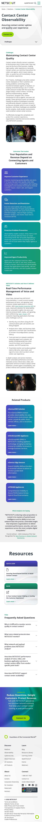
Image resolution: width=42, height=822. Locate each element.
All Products (8, 765)
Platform (7, 749)
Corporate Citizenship (11, 782)
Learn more (12, 425)
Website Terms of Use (11, 804)
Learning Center (27, 756)
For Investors (8, 785)
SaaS (20, 314)
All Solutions (8, 762)
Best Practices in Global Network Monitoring (26, 537)
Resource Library (27, 753)
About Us (7, 776)
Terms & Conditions (10, 802)
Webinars (25, 765)
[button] (21, 133)
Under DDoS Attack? (28, 782)
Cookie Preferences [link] (10, 819)
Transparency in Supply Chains (14, 808)
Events (24, 762)
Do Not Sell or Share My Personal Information (19, 814)
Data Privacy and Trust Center (14, 806)
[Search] (35, 3)
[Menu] (38, 3)
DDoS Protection (9, 759)
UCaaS (24, 314)
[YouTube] (29, 785)
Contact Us (7, 34)
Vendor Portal (8, 812)
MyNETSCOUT (26, 759)
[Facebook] (33, 785)
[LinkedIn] (23, 785)
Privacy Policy (8, 810)
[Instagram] (36, 785)
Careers (7, 779)
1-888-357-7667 (27, 776)
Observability (8, 753)
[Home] (8, 3)
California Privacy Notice (12, 815)
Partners (7, 791)
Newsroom (8, 788)
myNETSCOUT (29, 3)
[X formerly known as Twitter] (26, 785)
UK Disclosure (9, 817)
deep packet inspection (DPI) (24, 306)
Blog (23, 749)
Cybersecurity (8, 756)
